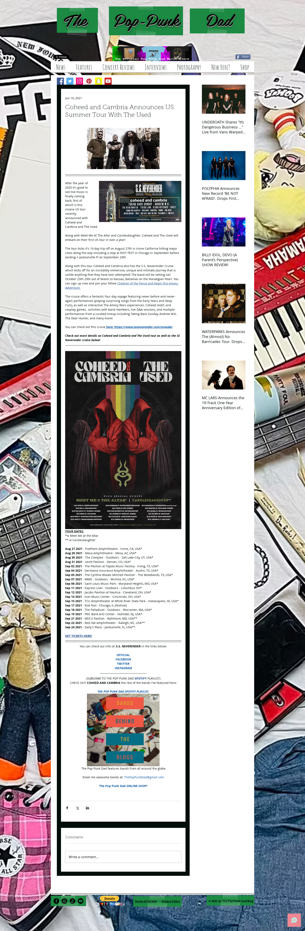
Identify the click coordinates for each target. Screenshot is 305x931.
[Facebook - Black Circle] (56, 901)
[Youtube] (80, 901)
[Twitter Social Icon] (69, 81)
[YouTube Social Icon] (108, 81)
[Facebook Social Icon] (60, 81)
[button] (109, 900)
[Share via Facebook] (67, 808)
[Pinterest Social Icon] (89, 81)
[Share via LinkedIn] (87, 808)
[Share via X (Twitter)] (77, 808)
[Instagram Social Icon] (79, 81)
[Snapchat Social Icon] (98, 81)
